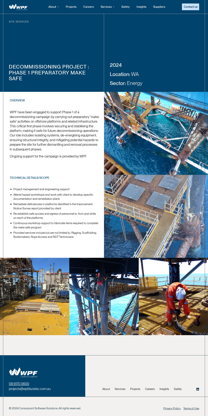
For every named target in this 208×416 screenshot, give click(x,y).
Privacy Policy (172, 408)
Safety (125, 7)
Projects (71, 7)
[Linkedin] (197, 389)
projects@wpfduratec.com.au (30, 389)
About (52, 7)
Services (106, 7)
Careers (88, 7)
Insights (141, 7)
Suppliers (159, 7)
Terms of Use (191, 408)
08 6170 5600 (19, 384)
